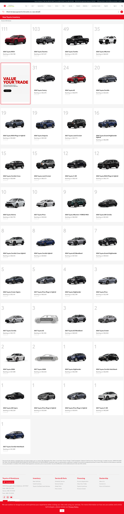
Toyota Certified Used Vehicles (41, 486)
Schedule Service (60, 481)
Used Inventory (37, 484)
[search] (122, 6)
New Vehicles (36, 481)
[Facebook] (4, 497)
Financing (81, 478)
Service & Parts (61, 478)
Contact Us (9, 482)
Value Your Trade (82, 484)
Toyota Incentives (82, 486)
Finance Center (81, 488)
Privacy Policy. (74, 507)
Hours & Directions (104, 486)
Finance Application (82, 481)
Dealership (103, 478)
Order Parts (58, 486)
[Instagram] (7, 497)
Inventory (36, 478)
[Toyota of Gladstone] (10, 6)
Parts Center (58, 488)
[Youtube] (11, 497)
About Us (102, 481)
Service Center (59, 484)
